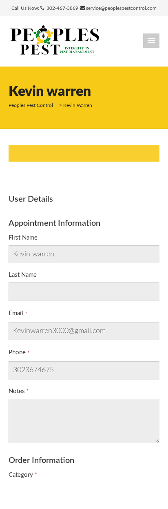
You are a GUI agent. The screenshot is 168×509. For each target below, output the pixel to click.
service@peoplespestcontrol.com (121, 8)
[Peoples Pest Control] (54, 41)
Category (21, 475)
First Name (23, 238)
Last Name (23, 275)
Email (16, 313)
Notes (17, 391)
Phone (17, 352)
